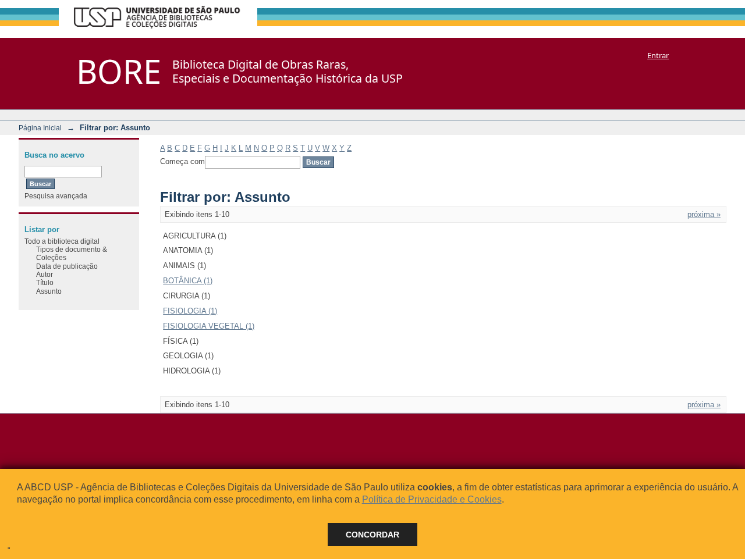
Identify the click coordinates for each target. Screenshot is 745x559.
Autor (44, 274)
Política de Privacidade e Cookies (432, 499)
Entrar (658, 55)
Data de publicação (67, 266)
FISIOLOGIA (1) (190, 311)
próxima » (704, 214)
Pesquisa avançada (55, 196)
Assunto (49, 291)
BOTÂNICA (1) (187, 280)
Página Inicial (40, 127)
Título (45, 282)
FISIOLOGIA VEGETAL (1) (208, 326)
